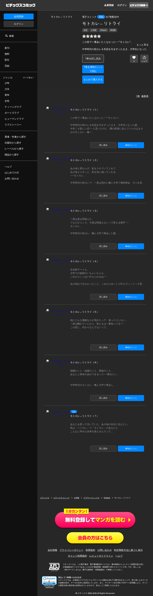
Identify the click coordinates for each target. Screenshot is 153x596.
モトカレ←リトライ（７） (84, 416)
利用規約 (90, 550)
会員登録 (18, 16)
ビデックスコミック (61, 498)
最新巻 (145, 96)
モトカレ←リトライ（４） (84, 261)
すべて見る (27, 78)
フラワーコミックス (91, 498)
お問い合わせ (104, 550)
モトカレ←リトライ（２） (84, 160)
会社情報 (52, 550)
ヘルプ (119, 556)
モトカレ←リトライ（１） (84, 109)
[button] (49, 580)
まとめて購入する (93, 79)
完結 (101, 16)
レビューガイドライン (101, 556)
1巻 (138, 96)
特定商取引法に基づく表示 (128, 550)
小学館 (76, 498)
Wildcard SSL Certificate (49, 587)
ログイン (18, 23)
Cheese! (107, 498)
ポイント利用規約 (77, 556)
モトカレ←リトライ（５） (84, 311)
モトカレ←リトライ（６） (84, 362)
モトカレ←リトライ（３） (84, 210)
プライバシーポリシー (71, 550)
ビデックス (44, 498)
